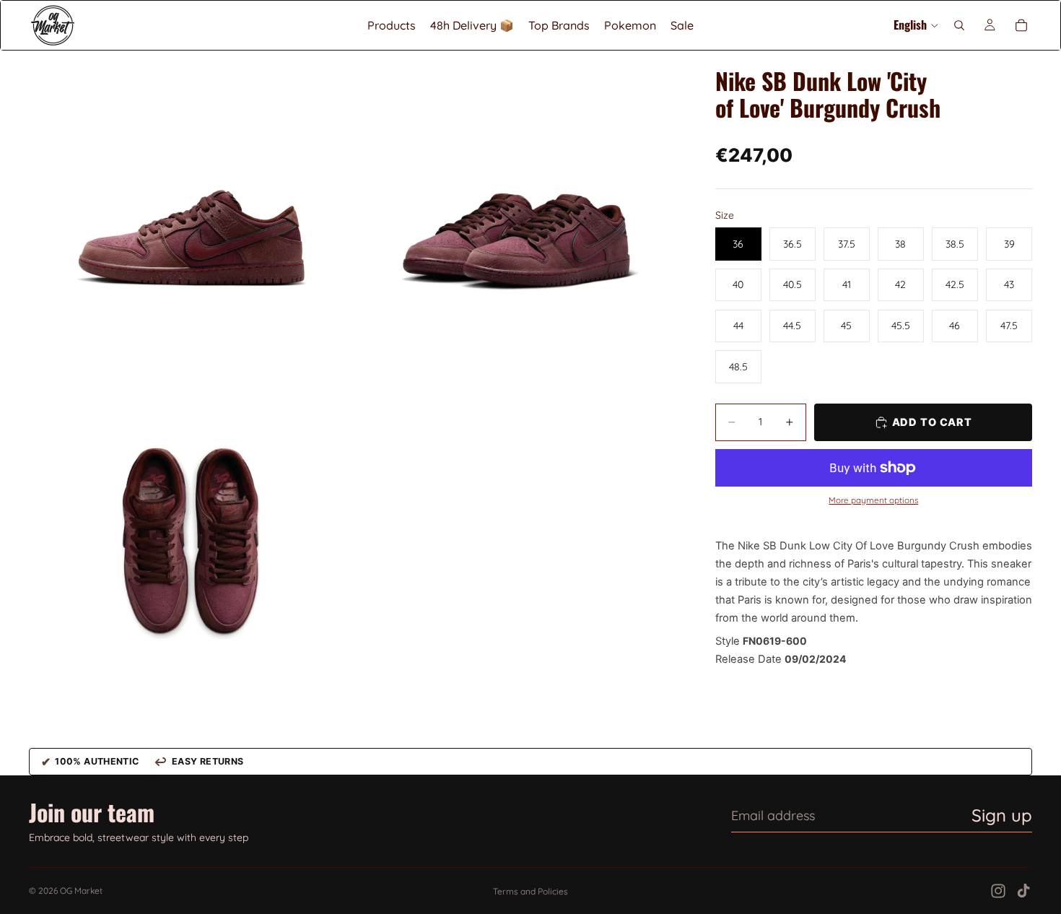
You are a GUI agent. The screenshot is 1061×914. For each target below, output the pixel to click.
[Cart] (1021, 25)
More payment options (873, 500)
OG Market (81, 890)
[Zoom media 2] (518, 213)
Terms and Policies (530, 891)
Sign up (1002, 815)
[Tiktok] (1023, 891)
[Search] (959, 25)
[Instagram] (998, 891)
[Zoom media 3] (191, 540)
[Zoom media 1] (191, 213)
